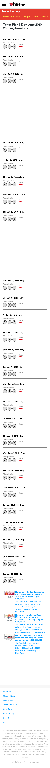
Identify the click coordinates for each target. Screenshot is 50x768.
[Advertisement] (25, 109)
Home (5, 16)
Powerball (16, 16)
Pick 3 (5, 722)
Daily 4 (6, 718)
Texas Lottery (11, 11)
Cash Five (7, 709)
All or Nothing (9, 713)
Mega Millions (31, 16)
